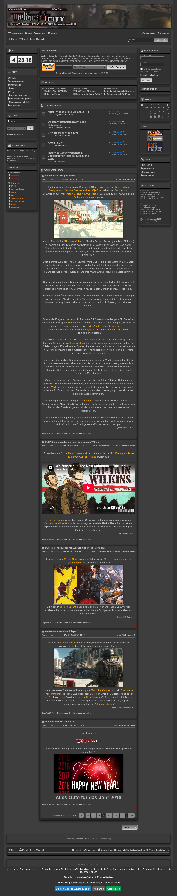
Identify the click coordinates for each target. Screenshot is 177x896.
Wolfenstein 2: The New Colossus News (117, 446)
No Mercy (117, 111)
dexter (14, 192)
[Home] (42, 16)
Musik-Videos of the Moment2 (66, 111)
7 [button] (93, 815)
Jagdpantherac (17, 198)
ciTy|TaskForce (17, 189)
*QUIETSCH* (55, 142)
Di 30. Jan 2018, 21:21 (74, 551)
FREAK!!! (15, 195)
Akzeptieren (113, 888)
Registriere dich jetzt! (149, 75)
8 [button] (99, 815)
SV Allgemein (60, 145)
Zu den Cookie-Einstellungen (73, 888)
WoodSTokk (16, 208)
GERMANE (117, 132)
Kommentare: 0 (63, 433)
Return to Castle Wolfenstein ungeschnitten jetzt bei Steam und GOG (68, 155)
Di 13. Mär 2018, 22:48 (74, 446)
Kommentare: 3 (63, 623)
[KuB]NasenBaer (18, 186)
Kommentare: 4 (63, 539)
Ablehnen (99, 888)
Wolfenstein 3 (128, 179)
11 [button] (116, 815)
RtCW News (59, 162)
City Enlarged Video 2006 (63, 132)
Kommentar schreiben (82, 433)
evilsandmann (146, 223)
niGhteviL (117, 121)
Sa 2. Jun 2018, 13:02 (73, 179)
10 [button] (109, 815)
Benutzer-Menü (151, 51)
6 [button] (88, 815)
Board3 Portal (81, 839)
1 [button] (81, 815)
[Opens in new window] (155, 133)
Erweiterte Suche (15, 135)
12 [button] (122, 815)
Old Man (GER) (17, 201)
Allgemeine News (62, 128)
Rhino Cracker (17, 204)
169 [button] (131, 815)
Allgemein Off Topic (63, 115)
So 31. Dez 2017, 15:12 (74, 725)
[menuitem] (28, 33)
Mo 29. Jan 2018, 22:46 (74, 635)
